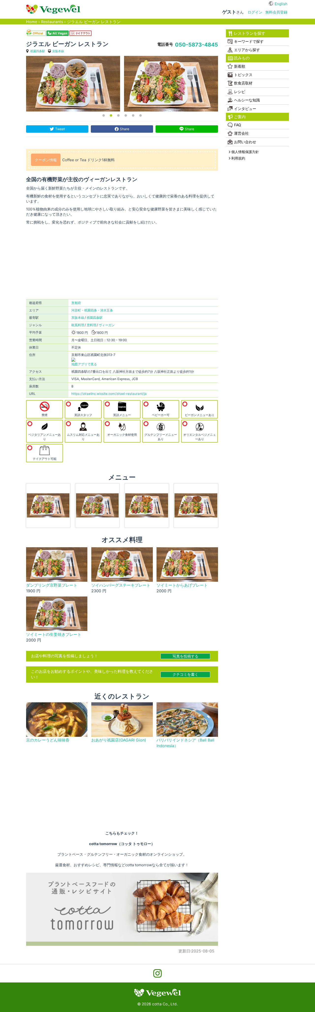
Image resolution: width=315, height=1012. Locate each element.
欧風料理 (77, 325)
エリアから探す (247, 50)
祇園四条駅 (37, 51)
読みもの (242, 58)
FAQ (237, 125)
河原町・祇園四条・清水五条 (92, 310)
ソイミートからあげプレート (182, 585)
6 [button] (140, 115)
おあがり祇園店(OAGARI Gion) (118, 740)
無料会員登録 (276, 12)
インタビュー (245, 108)
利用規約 (238, 158)
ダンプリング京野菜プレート (51, 585)
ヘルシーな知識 (247, 100)
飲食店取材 (243, 83)
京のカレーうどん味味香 (47, 740)
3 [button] (118, 115)
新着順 (239, 66)
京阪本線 (58, 51)
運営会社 (241, 133)
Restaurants (52, 21)
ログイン (255, 12)
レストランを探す (249, 33)
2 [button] (111, 115)
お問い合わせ (245, 142)
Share (124, 129)
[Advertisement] (122, 261)
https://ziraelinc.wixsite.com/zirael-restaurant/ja (109, 394)
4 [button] (126, 115)
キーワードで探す (249, 41)
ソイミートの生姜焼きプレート (53, 634)
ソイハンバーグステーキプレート (120, 585)
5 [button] (133, 115)
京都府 (76, 303)
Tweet (60, 129)
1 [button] (103, 115)
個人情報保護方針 (245, 152)
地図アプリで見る (84, 364)
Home (31, 21)
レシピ (239, 91)
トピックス (243, 74)
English (281, 3)
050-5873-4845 (196, 44)
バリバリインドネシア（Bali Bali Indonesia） (185, 743)
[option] (73, 84)
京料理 (91, 325)
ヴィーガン (107, 325)
